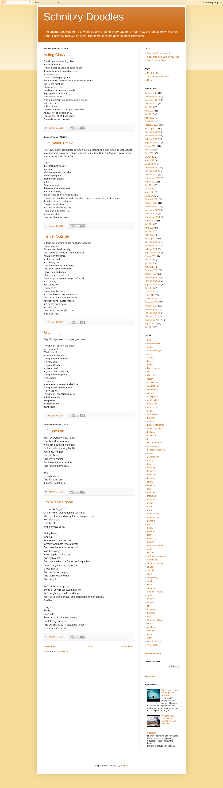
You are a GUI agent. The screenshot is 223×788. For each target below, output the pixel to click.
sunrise (150, 595)
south (149, 581)
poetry (150, 528)
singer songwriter (155, 563)
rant (149, 535)
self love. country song (157, 556)
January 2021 (151, 203)
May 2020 (149, 231)
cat (148, 372)
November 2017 (152, 313)
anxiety (150, 357)
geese (150, 453)
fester (149, 439)
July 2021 (149, 185)
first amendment (154, 442)
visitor (150, 623)
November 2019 (152, 245)
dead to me (152, 407)
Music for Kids (153, 73)
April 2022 (149, 160)
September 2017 (152, 320)
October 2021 (151, 174)
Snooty (150, 570)
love (149, 489)
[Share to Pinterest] (84, 128)
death (150, 411)
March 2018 (150, 298)
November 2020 (152, 210)
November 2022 (152, 135)
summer (151, 588)
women (150, 634)
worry (149, 638)
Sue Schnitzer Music (157, 60)
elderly (150, 421)
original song (153, 517)
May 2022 (149, 157)
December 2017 (152, 309)
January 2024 (151, 93)
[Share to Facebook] (81, 128)
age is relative (153, 343)
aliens (150, 354)
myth (149, 510)
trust (149, 616)
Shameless (152, 560)
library (150, 482)
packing (151, 521)
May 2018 (149, 291)
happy (150, 460)
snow (149, 574)
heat (149, 464)
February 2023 (152, 125)
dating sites (152, 400)
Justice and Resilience (158, 76)
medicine (151, 496)
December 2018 (152, 277)
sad (149, 549)
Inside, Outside (56, 236)
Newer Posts (50, 646)
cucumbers (152, 389)
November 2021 (152, 171)
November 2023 (152, 100)
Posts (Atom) (62, 651)
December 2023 (152, 96)
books (150, 365)
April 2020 (149, 235)
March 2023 (150, 121)
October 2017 (151, 316)
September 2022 (152, 142)
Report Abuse (153, 653)
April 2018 (149, 295)
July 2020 (149, 224)
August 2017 (151, 323)
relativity (151, 538)
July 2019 (149, 259)
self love (151, 552)
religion (150, 542)
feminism (151, 435)
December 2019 (152, 242)
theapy (150, 599)
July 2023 (149, 107)
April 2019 (149, 267)
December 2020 (152, 206)
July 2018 (149, 288)
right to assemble (155, 545)
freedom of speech (156, 450)
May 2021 (149, 189)
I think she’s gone (58, 502)
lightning (151, 485)
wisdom (151, 631)
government (153, 457)
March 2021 (150, 196)
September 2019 (152, 252)
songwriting (152, 577)
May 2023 (149, 114)
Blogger (124, 766)
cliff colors (152, 375)
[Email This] (71, 128)
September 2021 (152, 178)
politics (150, 531)
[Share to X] (77, 128)
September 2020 (152, 217)
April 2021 (149, 192)
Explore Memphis (155, 425)
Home (89, 646)
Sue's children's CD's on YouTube (163, 57)
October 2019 (151, 249)
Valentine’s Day (154, 620)
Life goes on (54, 431)
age (149, 340)
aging (150, 347)
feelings (151, 432)
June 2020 (150, 228)
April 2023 (149, 118)
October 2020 (151, 213)
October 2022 (151, 139)
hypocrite (151, 474)
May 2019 (149, 263)
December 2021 (152, 167)
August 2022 (151, 146)
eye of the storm (154, 428)
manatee (151, 492)
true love (151, 613)
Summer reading (155, 592)
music (150, 506)
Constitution (153, 382)
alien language (154, 350)
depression (152, 414)
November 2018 (152, 281)
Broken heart (153, 368)
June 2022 (150, 153)
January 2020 (151, 238)
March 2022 (150, 164)
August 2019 (151, 256)
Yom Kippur (152, 645)
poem (150, 524)
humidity (151, 467)
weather (151, 627)
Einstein (151, 418)
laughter (151, 478)
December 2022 (152, 132)
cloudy (150, 379)
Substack (150, 676)
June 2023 (150, 111)
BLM (149, 361)
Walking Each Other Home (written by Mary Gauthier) (169, 720)
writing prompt (154, 641)
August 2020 (151, 221)
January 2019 (151, 274)
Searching (52, 333)
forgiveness (152, 446)
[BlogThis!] (74, 128)
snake (150, 567)
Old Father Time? (58, 143)
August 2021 (151, 182)
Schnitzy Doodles (84, 17)
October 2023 (151, 103)
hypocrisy (151, 471)
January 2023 (151, 128)
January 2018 (151, 306)
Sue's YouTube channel (158, 53)
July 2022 (149, 150)
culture (150, 393)
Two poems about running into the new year (170, 693)
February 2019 (152, 270)
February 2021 (152, 199)
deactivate (152, 404)
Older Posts (127, 646)
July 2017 (149, 327)
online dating (153, 513)
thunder (151, 602)
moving (150, 503)
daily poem (152, 396)
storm (149, 584)
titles (149, 606)
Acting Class (54, 55)
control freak (153, 386)
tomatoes (151, 609)
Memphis (151, 499)
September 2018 (152, 284)
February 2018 (152, 302)
